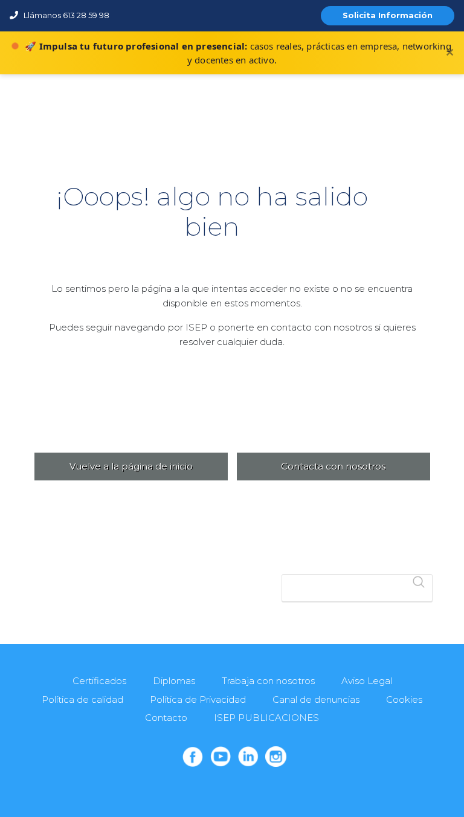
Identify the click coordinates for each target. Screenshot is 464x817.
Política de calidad (82, 699)
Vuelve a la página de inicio (131, 466)
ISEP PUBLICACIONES (266, 717)
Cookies (404, 699)
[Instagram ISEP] (275, 756)
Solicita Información (388, 15)
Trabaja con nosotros (268, 680)
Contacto (166, 717)
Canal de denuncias (315, 699)
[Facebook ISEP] (192, 756)
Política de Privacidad (198, 699)
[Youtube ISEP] (220, 756)
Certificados (99, 680)
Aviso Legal (366, 680)
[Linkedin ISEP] (248, 756)
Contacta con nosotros (333, 466)
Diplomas (174, 680)
